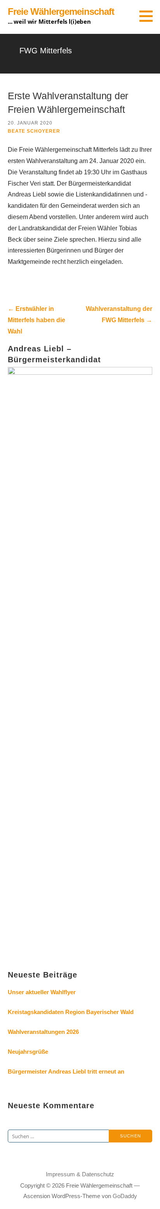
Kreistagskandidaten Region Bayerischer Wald (71, 1012)
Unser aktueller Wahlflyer (42, 992)
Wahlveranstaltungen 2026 (43, 1031)
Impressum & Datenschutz (80, 1174)
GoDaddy (125, 1196)
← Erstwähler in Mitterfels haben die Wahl (36, 320)
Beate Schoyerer (34, 130)
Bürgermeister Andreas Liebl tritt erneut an (66, 1071)
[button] (148, 16)
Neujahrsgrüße (28, 1051)
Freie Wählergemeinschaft (61, 11)
